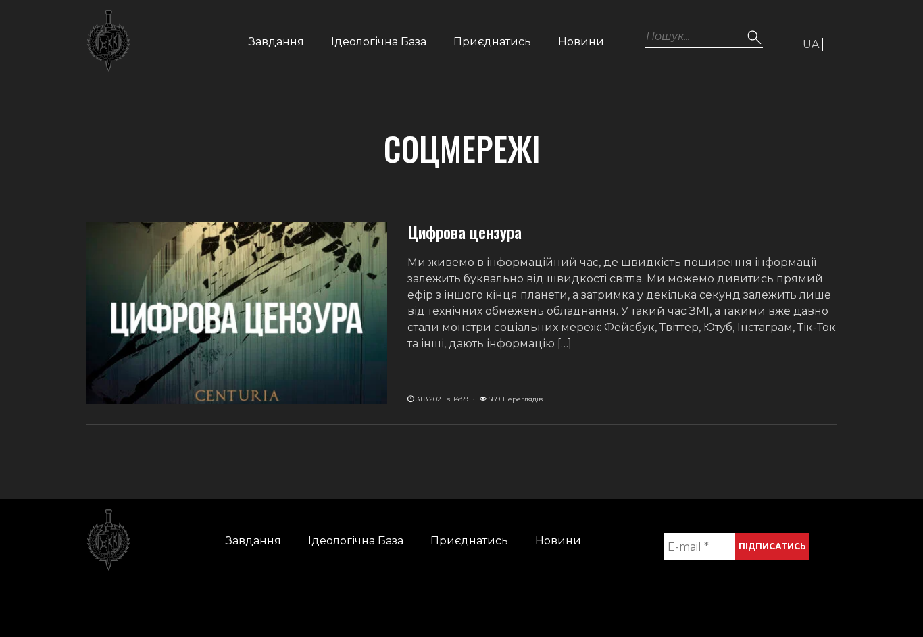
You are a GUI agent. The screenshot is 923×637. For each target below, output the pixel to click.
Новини (581, 41)
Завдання (276, 41)
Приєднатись (492, 41)
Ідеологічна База (378, 41)
